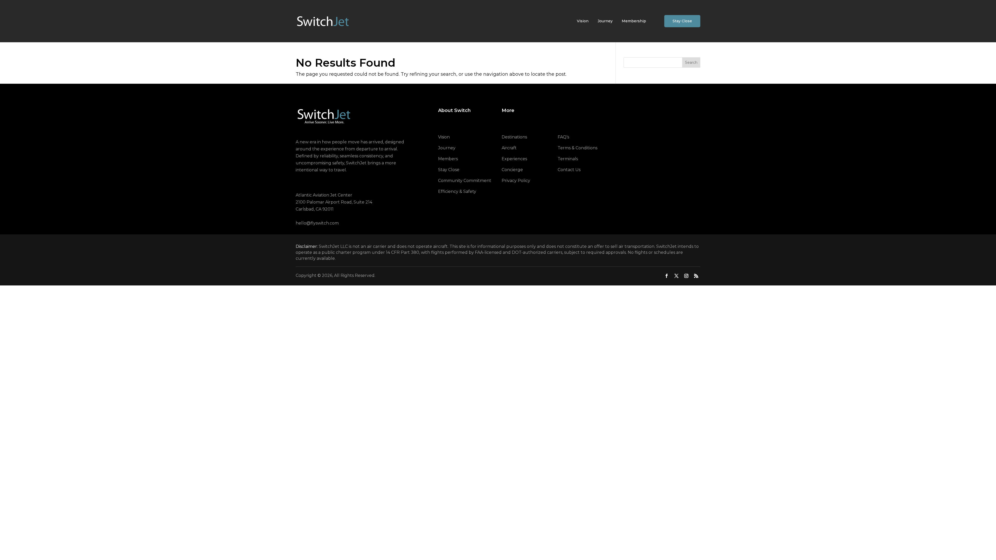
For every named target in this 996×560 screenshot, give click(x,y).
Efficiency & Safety (457, 191)
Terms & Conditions (577, 147)
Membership (634, 21)
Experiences (514, 158)
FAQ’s (563, 137)
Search (691, 62)
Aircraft (509, 147)
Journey (605, 21)
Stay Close (682, 21)
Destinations (514, 137)
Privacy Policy (516, 180)
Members (448, 158)
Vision (583, 21)
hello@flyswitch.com (317, 223)
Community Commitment (464, 180)
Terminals (568, 158)
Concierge (512, 169)
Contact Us (569, 169)
